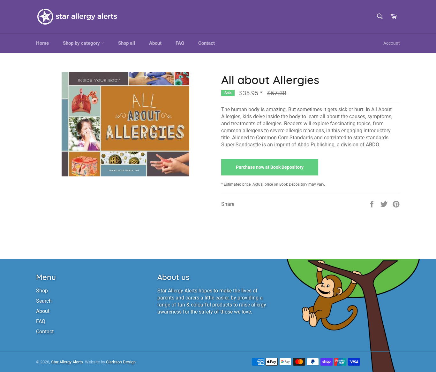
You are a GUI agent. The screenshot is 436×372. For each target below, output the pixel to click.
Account (391, 43)
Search (44, 301)
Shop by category (82, 43)
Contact (206, 43)
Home (42, 43)
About (155, 43)
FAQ (180, 43)
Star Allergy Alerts (67, 362)
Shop (42, 291)
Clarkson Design (121, 362)
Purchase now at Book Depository (270, 167)
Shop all (126, 43)
